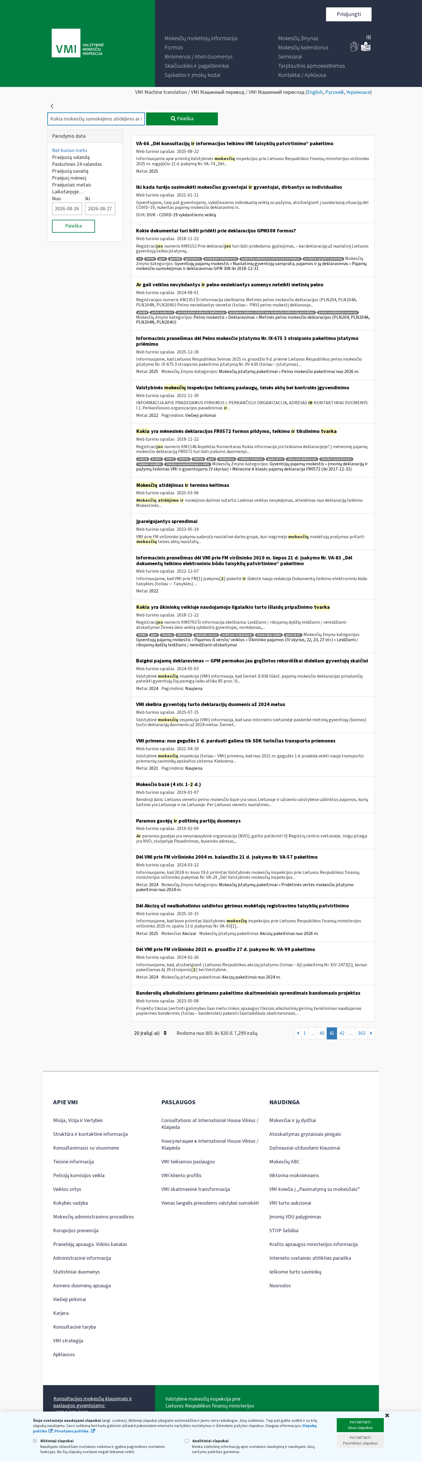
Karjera (61, 1313)
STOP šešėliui (284, 1230)
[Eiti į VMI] (78, 44)
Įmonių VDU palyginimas (295, 1216)
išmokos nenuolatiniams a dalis (187, 464)
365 (361, 1033)
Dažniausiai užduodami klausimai (304, 1148)
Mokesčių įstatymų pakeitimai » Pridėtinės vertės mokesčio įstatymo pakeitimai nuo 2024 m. (245, 887)
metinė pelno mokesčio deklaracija (201, 312)
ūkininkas (183, 635)
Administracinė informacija (82, 1258)
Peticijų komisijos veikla (78, 1175)
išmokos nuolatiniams (336, 459)
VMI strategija (68, 1340)
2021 (153, 768)
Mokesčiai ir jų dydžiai (292, 1120)
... (312, 1033)
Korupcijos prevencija (75, 1230)
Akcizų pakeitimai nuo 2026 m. (289, 933)
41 (331, 1033)
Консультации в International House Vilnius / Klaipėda (209, 1145)
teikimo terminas (251, 459)
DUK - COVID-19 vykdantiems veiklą (181, 215)
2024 (153, 688)
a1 (139, 259)
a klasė (142, 459)
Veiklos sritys (67, 1189)
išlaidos (167, 635)
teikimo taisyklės (149, 464)
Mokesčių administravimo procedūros (93, 1216)
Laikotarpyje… (68, 191)
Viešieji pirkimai (200, 415)
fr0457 (142, 635)
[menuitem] (200, 38)
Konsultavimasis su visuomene (86, 1148)
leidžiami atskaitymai (237, 635)
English (315, 92)
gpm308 (175, 259)
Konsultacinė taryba (74, 1327)
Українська (358, 92)
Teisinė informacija (73, 1161)
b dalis (156, 459)
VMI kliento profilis (181, 1175)
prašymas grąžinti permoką (323, 259)
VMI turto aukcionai (290, 1203)
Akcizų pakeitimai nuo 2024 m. (251, 977)
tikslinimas (226, 459)
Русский (334, 92)
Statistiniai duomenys (76, 1272)
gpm (162, 259)
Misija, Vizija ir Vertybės (78, 1120)
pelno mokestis (162, 312)
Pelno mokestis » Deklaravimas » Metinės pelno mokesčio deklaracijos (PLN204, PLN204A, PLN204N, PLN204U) (253, 320)
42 (341, 1033)
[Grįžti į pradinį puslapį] (52, 106)
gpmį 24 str (275, 459)
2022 (153, 415)
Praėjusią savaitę (70, 171)
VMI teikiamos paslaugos (188, 1161)
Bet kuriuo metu (69, 150)
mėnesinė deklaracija (302, 459)
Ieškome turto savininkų (295, 1272)
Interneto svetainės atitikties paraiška (310, 1258)
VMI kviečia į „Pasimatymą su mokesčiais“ (314, 1189)
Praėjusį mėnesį (69, 178)
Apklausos (64, 1354)
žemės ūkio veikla (269, 635)
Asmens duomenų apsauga (82, 1285)
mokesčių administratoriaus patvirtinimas (270, 259)
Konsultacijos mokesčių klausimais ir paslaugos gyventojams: (92, 1402)
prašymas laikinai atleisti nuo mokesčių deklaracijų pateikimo (272, 312)
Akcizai (189, 933)
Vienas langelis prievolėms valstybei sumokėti (210, 1203)
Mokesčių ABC (284, 1161)
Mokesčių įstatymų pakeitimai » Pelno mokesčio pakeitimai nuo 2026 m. (289, 371)
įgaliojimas (192, 259)
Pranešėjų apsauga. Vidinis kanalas (90, 1244)
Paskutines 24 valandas (77, 164)
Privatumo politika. (72, 1431)
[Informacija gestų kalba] (355, 50)
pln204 (142, 312)
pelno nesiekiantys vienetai (338, 312)
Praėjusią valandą (71, 157)
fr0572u (198, 459)
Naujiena (193, 688)
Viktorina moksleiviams (294, 1175)
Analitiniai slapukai (210, 1441)
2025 (153, 171)
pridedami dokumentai (221, 259)
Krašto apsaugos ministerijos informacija (313, 1244)
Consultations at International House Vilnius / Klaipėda (209, 1124)
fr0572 (170, 459)
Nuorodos (280, 1285)
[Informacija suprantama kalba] (366, 50)
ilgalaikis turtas (206, 635)
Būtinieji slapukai (56, 1441)
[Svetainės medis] (369, 37)
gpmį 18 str (293, 635)
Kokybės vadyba (70, 1203)
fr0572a (184, 459)
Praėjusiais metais (71, 184)
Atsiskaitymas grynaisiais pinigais (305, 1134)
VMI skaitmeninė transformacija (195, 1189)
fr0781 (150, 259)
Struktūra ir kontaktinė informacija (90, 1134)
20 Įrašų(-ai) (147, 1033)
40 (321, 1033)
